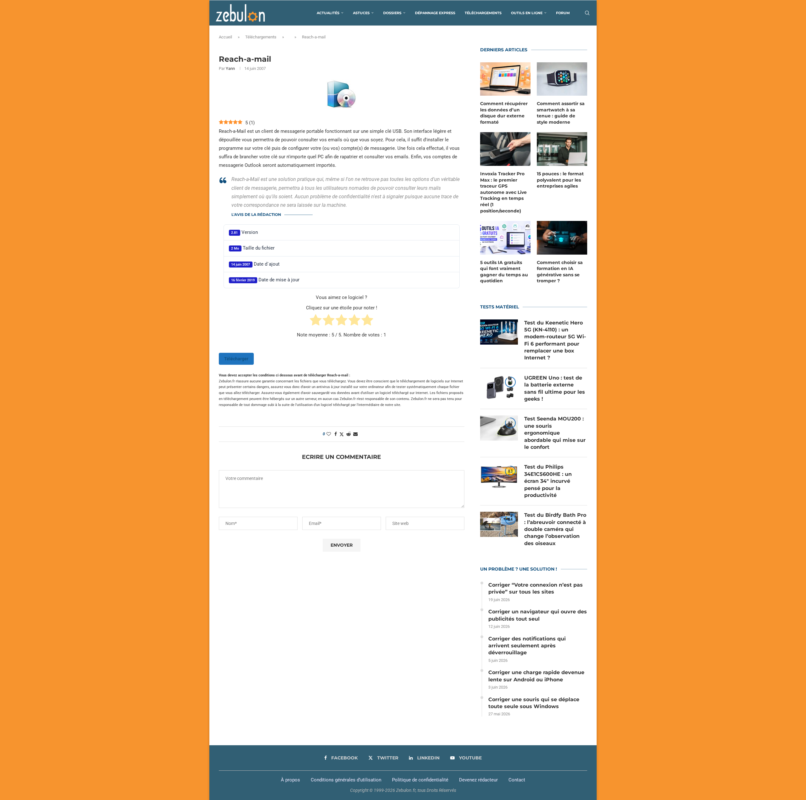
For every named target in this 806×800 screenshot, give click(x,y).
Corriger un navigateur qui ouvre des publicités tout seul (537, 615)
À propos (290, 780)
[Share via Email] (355, 434)
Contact (516, 780)
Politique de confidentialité (420, 780)
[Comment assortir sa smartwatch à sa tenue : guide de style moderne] (562, 79)
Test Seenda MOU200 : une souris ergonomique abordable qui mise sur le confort (555, 433)
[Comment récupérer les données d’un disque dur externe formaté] (505, 79)
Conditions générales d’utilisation (346, 780)
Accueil (225, 37)
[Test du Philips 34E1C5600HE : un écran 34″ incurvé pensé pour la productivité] (499, 476)
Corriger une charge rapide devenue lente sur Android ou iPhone (536, 675)
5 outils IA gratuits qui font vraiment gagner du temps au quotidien (504, 272)
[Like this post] (328, 434)
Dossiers (392, 13)
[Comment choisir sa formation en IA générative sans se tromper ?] (562, 238)
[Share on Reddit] (348, 434)
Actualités (328, 13)
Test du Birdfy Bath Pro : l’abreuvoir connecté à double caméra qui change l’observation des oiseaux (555, 529)
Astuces (361, 13)
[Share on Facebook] (335, 434)
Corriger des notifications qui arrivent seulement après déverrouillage (527, 646)
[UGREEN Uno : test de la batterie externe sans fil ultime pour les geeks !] (499, 387)
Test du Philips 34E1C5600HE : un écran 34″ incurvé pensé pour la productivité (548, 481)
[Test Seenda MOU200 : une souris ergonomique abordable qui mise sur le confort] (499, 428)
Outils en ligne (526, 13)
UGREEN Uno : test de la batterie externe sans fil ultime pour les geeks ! (554, 388)
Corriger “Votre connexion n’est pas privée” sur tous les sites (535, 588)
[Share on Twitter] (341, 434)
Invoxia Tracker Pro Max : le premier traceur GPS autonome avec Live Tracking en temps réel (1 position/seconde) (503, 192)
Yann (230, 68)
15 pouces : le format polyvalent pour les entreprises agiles (560, 180)
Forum (563, 13)
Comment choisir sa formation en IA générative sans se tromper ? (560, 272)
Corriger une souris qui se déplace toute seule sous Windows (533, 702)
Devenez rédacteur (478, 780)
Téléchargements (483, 13)
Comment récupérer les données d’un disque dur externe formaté (504, 113)
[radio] (315, 321)
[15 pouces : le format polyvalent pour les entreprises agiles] (562, 149)
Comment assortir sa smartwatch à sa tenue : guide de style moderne (561, 113)
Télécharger (236, 358)
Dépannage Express (435, 13)
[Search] (587, 12)
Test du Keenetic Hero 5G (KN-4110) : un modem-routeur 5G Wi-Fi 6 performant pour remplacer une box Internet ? (555, 340)
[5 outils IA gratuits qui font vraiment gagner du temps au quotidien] (505, 238)
